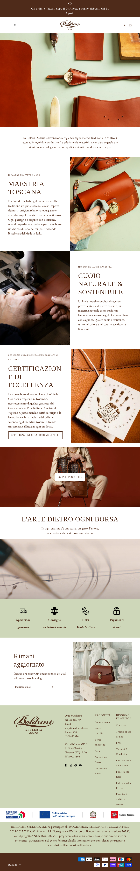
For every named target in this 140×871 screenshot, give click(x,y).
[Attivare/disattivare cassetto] (9, 25)
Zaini (98, 751)
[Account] (124, 25)
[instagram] (71, 765)
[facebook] (66, 765)
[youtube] (80, 765)
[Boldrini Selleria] (70, 25)
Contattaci (122, 725)
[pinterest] (76, 765)
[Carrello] (130, 25)
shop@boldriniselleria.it (77, 728)
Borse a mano (102, 722)
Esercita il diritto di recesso (122, 799)
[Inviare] (51, 686)
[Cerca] (15, 25)
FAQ (118, 743)
